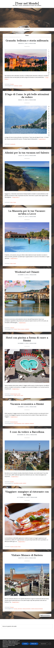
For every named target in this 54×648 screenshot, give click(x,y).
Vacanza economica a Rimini (27, 403)
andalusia (16, 85)
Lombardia (12, 144)
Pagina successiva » (45, 615)
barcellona (16, 483)
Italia (11, 202)
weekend (27, 329)
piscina (18, 395)
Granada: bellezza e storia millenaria (27, 40)
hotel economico (17, 423)
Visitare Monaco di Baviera (27, 555)
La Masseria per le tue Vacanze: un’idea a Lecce (27, 212)
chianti (15, 329)
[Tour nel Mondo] (27, 3)
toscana (22, 329)
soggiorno (27, 423)
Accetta (25, 643)
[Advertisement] (27, 18)
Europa (12, 84)
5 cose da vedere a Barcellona (27, 431)
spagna (20, 85)
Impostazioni (43, 643)
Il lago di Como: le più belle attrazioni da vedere (27, 96)
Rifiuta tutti (33, 643)
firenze (19, 329)
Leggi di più (5, 646)
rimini (21, 395)
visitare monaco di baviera (37, 608)
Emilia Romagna (14, 394)
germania (20, 608)
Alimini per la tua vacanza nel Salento (27, 152)
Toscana (12, 327)
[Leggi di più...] (42, 139)
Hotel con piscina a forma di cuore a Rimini (27, 339)
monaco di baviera (26, 608)
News (19, 546)
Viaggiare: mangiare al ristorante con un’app (27, 493)
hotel (15, 395)
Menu (28, 29)
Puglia (14, 202)
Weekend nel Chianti (27, 271)
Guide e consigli (14, 546)
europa (20, 483)
